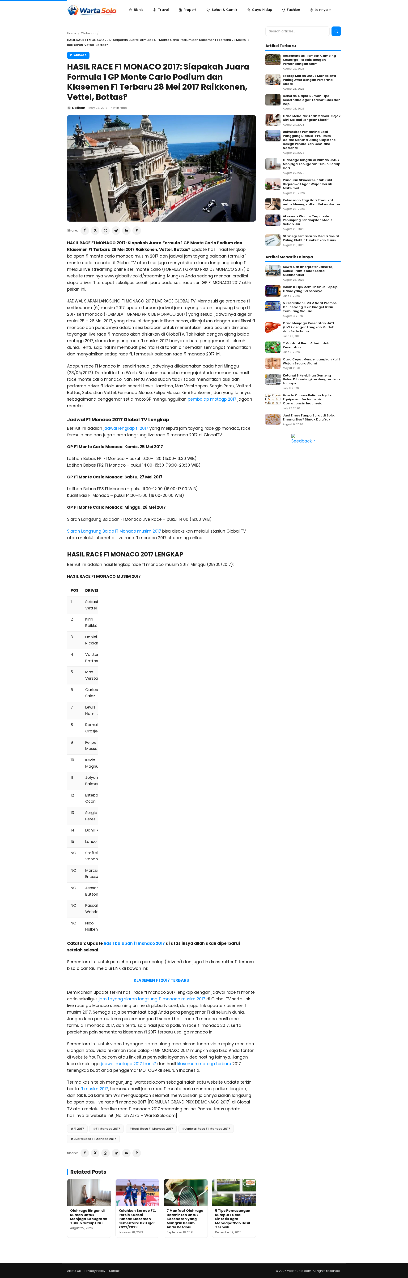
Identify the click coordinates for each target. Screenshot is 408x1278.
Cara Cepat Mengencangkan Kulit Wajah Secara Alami (311, 362)
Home (71, 33)
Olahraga (88, 33)
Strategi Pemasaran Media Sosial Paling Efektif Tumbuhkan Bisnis (311, 238)
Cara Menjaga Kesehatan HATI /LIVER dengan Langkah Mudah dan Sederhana (308, 327)
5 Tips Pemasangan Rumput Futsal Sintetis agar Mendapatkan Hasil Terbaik (232, 1219)
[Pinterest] (136, 230)
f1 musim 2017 (94, 1089)
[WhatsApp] (105, 230)
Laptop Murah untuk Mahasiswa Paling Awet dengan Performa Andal (309, 80)
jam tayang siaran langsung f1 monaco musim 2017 (152, 999)
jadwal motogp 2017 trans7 (128, 1064)
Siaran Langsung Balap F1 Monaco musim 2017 (114, 531)
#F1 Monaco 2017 (106, 1128)
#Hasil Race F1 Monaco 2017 (151, 1128)
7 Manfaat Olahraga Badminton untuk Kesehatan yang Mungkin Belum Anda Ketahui (185, 1219)
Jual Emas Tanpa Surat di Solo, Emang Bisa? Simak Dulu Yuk (309, 418)
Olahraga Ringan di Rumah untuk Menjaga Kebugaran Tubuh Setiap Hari (88, 1216)
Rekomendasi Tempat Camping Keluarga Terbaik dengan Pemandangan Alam (309, 60)
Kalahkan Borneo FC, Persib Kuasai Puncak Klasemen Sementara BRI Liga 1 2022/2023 (137, 1219)
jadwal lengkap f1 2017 (125, 428)
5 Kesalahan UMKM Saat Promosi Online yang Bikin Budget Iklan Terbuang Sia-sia (310, 307)
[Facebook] (85, 230)
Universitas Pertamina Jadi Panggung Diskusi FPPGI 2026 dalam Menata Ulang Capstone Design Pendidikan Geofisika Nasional (309, 140)
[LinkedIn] (126, 230)
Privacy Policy (95, 1271)
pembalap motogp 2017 (212, 399)
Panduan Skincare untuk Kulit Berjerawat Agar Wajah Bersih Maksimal (307, 184)
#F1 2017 (77, 1128)
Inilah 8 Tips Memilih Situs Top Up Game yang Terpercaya (310, 289)
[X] (95, 230)
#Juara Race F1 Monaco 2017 (93, 1139)
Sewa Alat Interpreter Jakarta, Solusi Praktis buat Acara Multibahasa (308, 271)
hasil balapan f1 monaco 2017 (134, 943)
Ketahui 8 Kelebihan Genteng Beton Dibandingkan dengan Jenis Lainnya (311, 380)
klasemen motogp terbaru (204, 1064)
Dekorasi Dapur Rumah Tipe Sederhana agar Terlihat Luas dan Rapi (311, 100)
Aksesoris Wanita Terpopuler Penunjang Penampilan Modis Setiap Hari (307, 220)
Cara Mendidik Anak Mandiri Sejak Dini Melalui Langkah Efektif (311, 118)
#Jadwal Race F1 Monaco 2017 (206, 1128)
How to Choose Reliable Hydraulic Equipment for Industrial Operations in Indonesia (310, 400)
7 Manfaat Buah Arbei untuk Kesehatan (306, 345)
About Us (74, 1271)
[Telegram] (116, 230)
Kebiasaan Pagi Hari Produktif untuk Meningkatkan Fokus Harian (311, 202)
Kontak (114, 1271)
